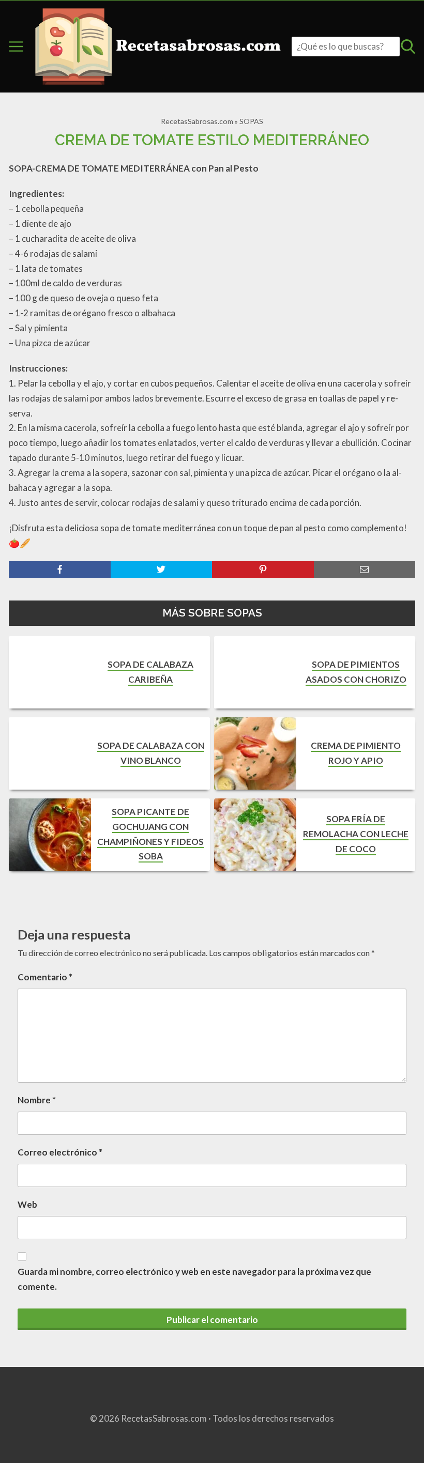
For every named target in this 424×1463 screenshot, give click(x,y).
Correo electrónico (60, 1152)
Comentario (45, 977)
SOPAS (251, 121)
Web (27, 1204)
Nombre (37, 1100)
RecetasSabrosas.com (197, 121)
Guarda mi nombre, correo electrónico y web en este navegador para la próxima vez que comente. (194, 1279)
